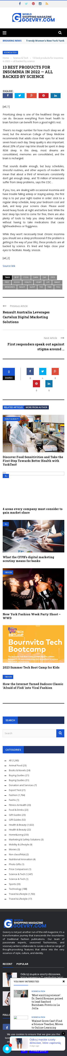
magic (57, 282)
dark (35, 277)
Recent (8, 964)
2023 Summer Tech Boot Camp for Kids (31, 667)
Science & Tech (10, 52)
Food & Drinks (16, 809)
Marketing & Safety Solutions (24, 839)
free (7, 282)
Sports (12, 884)
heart (39, 282)
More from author (36, 407)
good (17, 282)
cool (26, 277)
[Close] (63, 981)
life (48, 282)
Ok (24, 1050)
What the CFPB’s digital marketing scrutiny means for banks (28, 559)
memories (10, 287)
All (6, 476)
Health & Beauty (12, 419)
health (27, 282)
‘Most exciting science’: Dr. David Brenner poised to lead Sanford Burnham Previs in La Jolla (47, 1001)
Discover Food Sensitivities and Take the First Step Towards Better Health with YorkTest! (33, 460)
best (16, 277)
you (58, 287)
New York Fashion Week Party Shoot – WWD (32, 616)
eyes (53, 277)
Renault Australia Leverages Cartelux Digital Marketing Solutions (26, 317)
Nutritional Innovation (20, 859)
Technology (15, 888)
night (22, 287)
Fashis (12, 800)
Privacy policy (39, 1050)
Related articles (13, 407)
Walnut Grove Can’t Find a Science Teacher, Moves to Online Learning (47, 1024)
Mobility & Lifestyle (19, 844)
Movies (13, 849)
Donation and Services (21, 785)
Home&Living (16, 834)
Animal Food (15, 765)
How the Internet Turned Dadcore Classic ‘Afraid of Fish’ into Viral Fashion (33, 686)
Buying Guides (17, 775)
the (41, 287)
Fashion (8, 572)
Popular (22, 964)
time (50, 287)
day (44, 277)
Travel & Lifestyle (18, 894)
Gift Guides (15, 814)
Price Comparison (18, 869)
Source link (9, 266)
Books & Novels (17, 770)
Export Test (15, 790)
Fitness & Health (17, 805)
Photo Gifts (15, 864)
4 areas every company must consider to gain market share (33, 511)
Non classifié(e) (17, 854)
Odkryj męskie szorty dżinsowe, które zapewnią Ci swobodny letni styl (42, 977)
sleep (32, 287)
